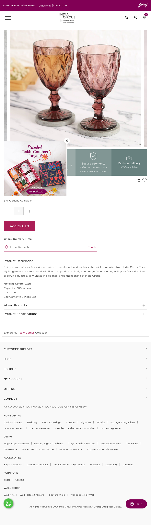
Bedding (32, 422)
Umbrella (128, 464)
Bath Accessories (40, 428)
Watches (95, 464)
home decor (12, 415)
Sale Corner (26, 332)
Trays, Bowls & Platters (81, 443)
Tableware (132, 443)
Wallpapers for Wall (82, 495)
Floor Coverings (51, 422)
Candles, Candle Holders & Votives (75, 428)
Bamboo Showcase (70, 449)
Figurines (86, 422)
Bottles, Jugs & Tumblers (48, 443)
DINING (8, 436)
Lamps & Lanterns (14, 428)
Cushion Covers (13, 422)
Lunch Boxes (46, 449)
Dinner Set (28, 449)
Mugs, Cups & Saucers (16, 443)
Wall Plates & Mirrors (32, 495)
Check (91, 247)
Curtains (71, 422)
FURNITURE (11, 473)
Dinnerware (10, 449)
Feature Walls (57, 495)
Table (7, 480)
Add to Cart (19, 226)
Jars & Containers (110, 443)
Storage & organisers (122, 422)
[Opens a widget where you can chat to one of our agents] (136, 504)
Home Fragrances (111, 428)
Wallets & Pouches (37, 464)
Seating (19, 480)
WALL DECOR (12, 488)
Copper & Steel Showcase (102, 449)
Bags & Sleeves (13, 464)
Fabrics (101, 422)
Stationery (111, 464)
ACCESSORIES (12, 458)
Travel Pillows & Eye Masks (69, 464)
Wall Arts (9, 495)
